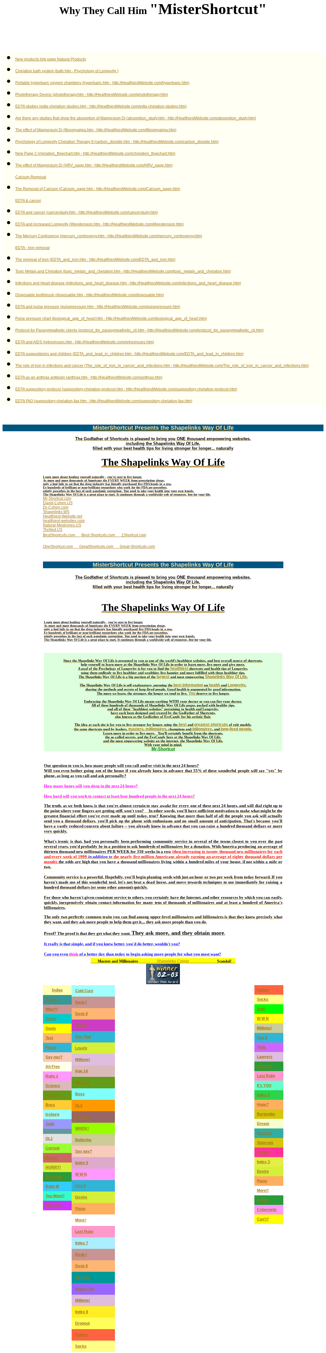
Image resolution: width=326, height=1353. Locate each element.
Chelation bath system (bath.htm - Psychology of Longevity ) (66, 71)
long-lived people (236, 729)
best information (188, 685)
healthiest (179, 668)
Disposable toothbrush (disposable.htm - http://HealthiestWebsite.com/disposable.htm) (89, 295)
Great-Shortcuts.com (137, 546)
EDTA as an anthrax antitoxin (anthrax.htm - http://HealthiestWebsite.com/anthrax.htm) (88, 377)
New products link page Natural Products (50, 59)
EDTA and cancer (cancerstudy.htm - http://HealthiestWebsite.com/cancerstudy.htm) (86, 212)
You (191, 693)
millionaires (156, 729)
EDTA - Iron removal (32, 248)
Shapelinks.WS (56, 512)
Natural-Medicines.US (62, 525)
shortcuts (219, 724)
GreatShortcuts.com (96, 546)
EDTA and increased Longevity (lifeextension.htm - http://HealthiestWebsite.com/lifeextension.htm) (99, 224)
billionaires (202, 729)
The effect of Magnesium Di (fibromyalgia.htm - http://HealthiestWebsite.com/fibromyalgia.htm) (95, 130)
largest (163, 677)
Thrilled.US (52, 529)
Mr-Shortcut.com (57, 498)
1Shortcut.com (133, 535)
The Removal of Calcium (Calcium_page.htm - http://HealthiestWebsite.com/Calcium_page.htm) (97, 189)
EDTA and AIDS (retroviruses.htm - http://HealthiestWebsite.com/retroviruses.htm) (84, 342)
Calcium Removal (30, 177)
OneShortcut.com (58, 546)
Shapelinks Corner (173, 961)
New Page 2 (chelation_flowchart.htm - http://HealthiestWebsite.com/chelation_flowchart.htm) (95, 153)
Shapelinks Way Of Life (226, 677)
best (183, 724)
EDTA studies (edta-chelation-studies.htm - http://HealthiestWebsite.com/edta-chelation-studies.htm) (101, 106)
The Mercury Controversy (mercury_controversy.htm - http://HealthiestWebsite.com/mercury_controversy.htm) (108, 236)
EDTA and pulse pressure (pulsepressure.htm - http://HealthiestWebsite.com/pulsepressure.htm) (97, 306)
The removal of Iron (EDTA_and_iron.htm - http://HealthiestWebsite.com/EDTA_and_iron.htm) (95, 259)
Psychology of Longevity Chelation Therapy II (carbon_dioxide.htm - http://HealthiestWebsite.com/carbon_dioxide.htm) (117, 142)
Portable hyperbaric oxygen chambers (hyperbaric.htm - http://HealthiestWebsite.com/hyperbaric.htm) (102, 83)
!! (80, 1220)
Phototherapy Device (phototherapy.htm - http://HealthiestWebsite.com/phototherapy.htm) (91, 94)
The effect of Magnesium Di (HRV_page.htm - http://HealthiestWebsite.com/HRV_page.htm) (94, 165)
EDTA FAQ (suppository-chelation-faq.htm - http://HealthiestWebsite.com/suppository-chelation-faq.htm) (103, 401)
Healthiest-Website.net (62, 516)
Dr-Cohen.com (55, 507)
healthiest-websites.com (64, 521)
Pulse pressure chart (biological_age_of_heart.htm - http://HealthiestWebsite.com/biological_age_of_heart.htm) (111, 318)
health (214, 685)
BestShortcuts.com (59, 535)
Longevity (236, 685)
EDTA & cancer (28, 200)
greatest (201, 724)
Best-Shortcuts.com (98, 535)
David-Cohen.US (58, 503)
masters (136, 729)
